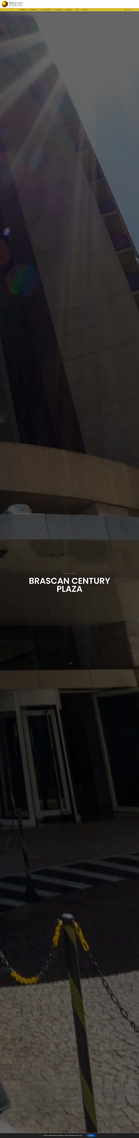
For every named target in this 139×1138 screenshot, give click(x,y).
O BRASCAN (23, 9)
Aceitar (91, 1135)
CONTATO (85, 9)
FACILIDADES (32, 9)
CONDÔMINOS (58, 9)
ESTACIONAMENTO (46, 9)
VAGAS (77, 9)
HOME (14, 9)
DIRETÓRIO (69, 9)
